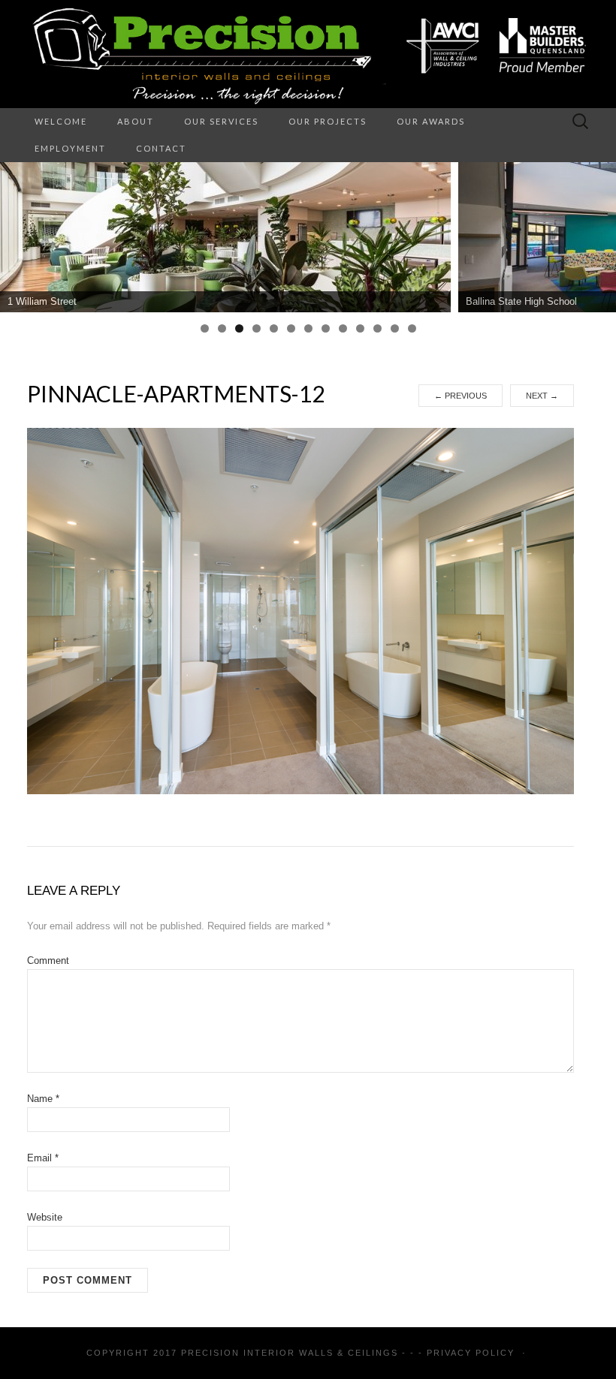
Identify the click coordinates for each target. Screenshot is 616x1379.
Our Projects (327, 121)
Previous (460, 395)
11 (377, 328)
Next (542, 395)
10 (360, 328)
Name (43, 1098)
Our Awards (431, 121)
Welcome (61, 121)
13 (412, 328)
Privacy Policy (471, 1352)
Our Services (221, 121)
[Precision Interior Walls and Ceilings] (308, 54)
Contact (161, 148)
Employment (70, 148)
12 (395, 328)
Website (44, 1217)
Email (43, 1158)
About (135, 121)
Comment (48, 960)
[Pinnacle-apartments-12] (300, 610)
